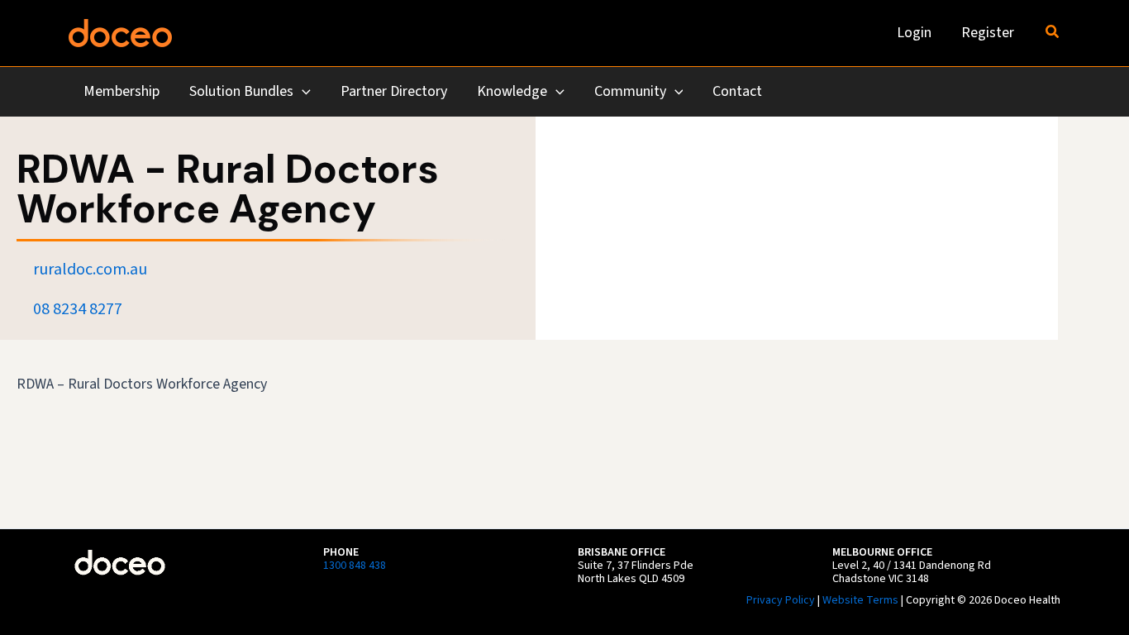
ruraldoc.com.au (90, 269)
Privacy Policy (780, 600)
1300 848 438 (354, 565)
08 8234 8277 (77, 309)
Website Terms (860, 600)
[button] (1053, 33)
